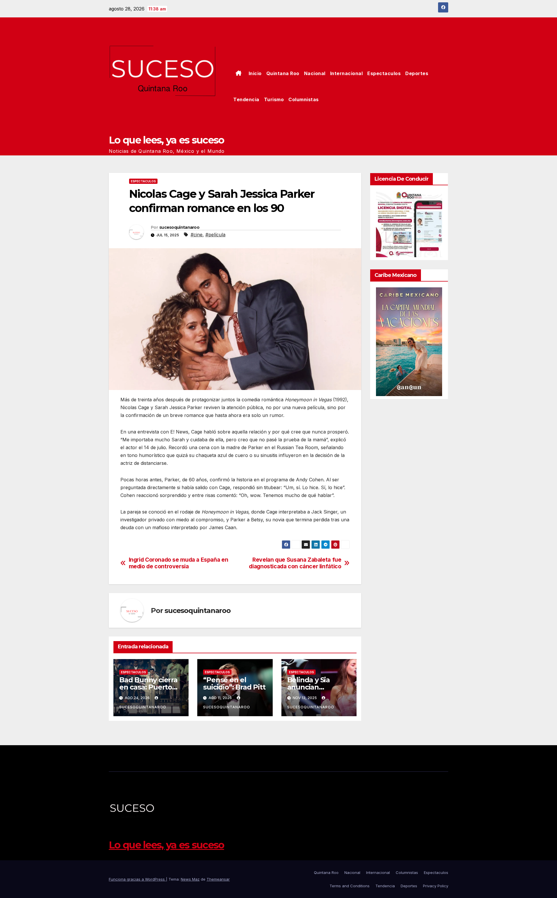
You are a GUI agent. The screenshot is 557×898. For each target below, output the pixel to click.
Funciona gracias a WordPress (137, 879)
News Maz (190, 879)
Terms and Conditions (350, 886)
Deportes (416, 73)
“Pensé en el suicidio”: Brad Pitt (234, 683)
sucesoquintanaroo (179, 227)
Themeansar (218, 879)
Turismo (274, 99)
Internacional (346, 73)
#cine (196, 234)
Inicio (255, 73)
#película (215, 234)
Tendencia (246, 99)
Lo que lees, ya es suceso (166, 140)
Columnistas (303, 99)
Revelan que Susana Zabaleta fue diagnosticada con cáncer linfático (295, 563)
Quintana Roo (282, 73)
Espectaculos (384, 73)
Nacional (314, 73)
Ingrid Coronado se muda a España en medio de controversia (178, 563)
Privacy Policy (435, 886)
